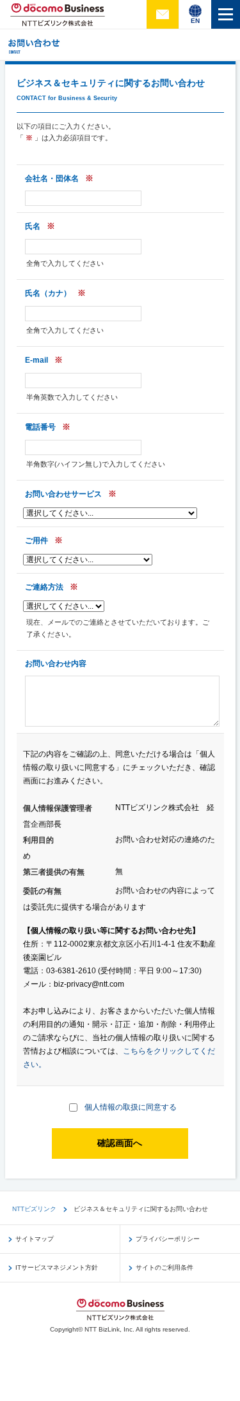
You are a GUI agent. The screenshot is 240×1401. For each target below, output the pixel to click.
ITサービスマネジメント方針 (56, 1267)
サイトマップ (34, 1238)
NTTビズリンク (34, 1208)
